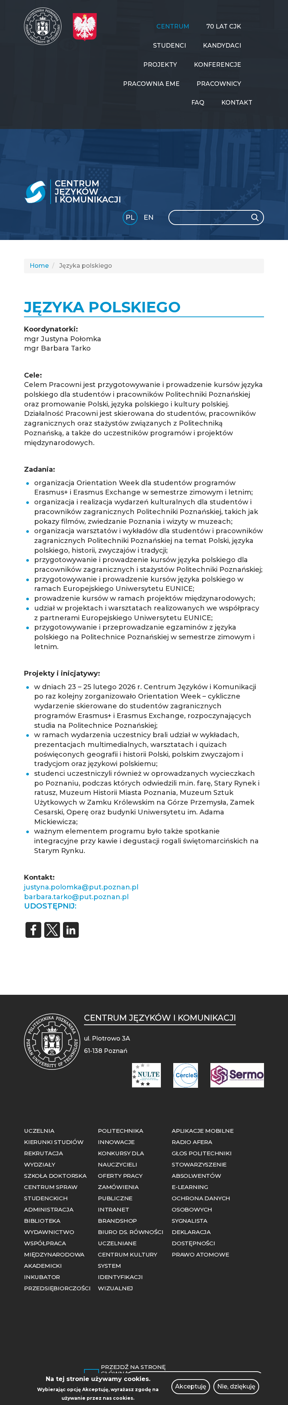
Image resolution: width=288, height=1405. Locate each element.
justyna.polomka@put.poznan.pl (81, 887)
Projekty (160, 64)
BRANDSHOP (117, 1220)
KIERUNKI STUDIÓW (54, 1142)
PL (130, 217)
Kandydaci (222, 45)
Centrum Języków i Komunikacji (88, 192)
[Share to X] (52, 930)
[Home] (45, 26)
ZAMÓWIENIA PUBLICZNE (118, 1192)
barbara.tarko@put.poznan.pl (76, 897)
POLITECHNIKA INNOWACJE (120, 1136)
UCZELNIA (39, 1130)
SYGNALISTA (189, 1220)
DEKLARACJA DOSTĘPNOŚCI (193, 1237)
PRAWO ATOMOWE (200, 1254)
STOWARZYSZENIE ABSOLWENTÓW (199, 1170)
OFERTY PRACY (120, 1175)
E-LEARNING (190, 1187)
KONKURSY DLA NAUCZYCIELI (121, 1159)
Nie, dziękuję (236, 1386)
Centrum (172, 26)
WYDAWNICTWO (49, 1232)
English (149, 218)
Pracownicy (218, 83)
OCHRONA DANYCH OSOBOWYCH (201, 1204)
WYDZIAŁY (39, 1164)
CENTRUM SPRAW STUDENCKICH (50, 1192)
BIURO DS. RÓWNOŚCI (130, 1232)
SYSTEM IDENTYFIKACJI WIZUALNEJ (120, 1277)
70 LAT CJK (223, 26)
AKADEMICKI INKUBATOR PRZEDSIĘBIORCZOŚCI (57, 1277)
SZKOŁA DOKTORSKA (55, 1175)
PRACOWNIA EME (151, 83)
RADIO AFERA (192, 1142)
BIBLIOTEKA (42, 1220)
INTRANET (113, 1209)
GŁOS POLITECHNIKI (202, 1153)
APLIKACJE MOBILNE (203, 1130)
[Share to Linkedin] (71, 930)
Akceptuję (190, 1386)
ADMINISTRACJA (48, 1209)
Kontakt (236, 102)
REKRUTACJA (43, 1153)
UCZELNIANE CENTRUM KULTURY (127, 1249)
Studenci (169, 45)
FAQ (197, 102)
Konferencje (217, 64)
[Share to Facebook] (33, 930)
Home (39, 265)
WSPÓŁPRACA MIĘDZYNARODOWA (54, 1249)
